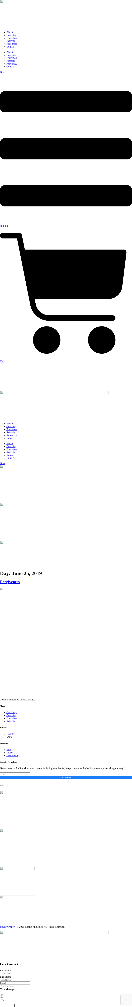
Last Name (5, 976)
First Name (5, 970)
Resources (11, 43)
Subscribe (66, 777)
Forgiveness (10, 582)
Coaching (11, 35)
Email (3, 983)
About (9, 32)
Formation (11, 38)
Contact (10, 46)
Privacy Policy (7, 926)
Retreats (10, 41)
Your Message (7, 989)
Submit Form (7, 1005)
